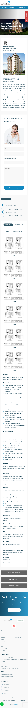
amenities (8, 228)
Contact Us (4, 648)
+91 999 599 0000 (22, 7)
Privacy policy (10, 697)
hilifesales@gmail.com (9, 7)
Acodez (16, 704)
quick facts (6, 199)
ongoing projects (14, 579)
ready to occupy (14, 585)
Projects (3, 635)
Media (2, 644)
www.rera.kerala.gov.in (8, 50)
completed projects (14, 572)
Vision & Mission (19, 635)
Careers (3, 641)
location (15, 199)
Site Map (3, 650)
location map (18, 228)
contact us (14, 610)
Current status (17, 231)
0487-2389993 (4, 666)
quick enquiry (26, 16)
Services (3, 637)
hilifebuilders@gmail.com (7, 674)
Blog (2, 646)
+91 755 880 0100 (14, 668)
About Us (17, 632)
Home (2, 632)
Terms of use (18, 697)
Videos (7, 231)
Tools (2, 639)
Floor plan (8, 224)
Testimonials (18, 637)
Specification (19, 224)
